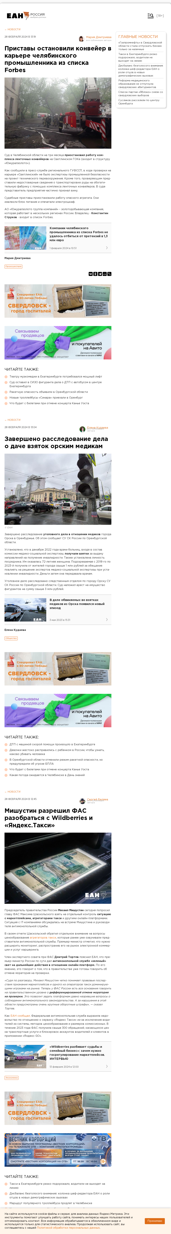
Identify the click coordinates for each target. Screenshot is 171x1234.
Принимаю (154, 1221)
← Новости (12, 30)
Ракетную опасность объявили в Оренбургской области (49, 392)
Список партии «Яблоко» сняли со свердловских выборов (140, 94)
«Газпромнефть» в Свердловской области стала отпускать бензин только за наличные (140, 46)
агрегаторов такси (43, 938)
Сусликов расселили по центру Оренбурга (138, 102)
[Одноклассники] (95, 274)
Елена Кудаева (97, 428)
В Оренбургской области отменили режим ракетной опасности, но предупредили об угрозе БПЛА (56, 762)
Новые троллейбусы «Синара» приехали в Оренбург (46, 398)
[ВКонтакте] (91, 274)
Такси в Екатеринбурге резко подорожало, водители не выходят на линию (57, 1186)
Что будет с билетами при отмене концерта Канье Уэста (49, 403)
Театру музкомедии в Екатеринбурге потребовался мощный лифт (56, 376)
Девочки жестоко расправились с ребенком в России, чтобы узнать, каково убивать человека (57, 752)
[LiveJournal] (109, 274)
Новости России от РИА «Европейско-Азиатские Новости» (18, 16)
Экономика (12, 1078)
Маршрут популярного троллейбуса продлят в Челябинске (51, 1203)
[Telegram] (100, 274)
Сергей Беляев (97, 799)
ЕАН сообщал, (20, 1016)
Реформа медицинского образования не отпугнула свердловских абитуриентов (137, 84)
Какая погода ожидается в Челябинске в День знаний (47, 775)
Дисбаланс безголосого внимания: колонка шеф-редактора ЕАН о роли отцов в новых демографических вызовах (60, 1195)
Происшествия (13, 266)
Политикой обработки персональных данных (68, 1228)
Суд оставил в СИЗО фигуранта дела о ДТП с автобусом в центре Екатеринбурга (56, 384)
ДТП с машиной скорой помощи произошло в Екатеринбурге (52, 744)
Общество (11, 638)
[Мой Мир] (105, 274)
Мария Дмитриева (98, 37)
